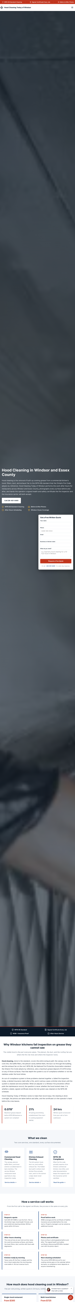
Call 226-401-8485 (11, 500)
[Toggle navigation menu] (72, 7)
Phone (42, 527)
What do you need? (45, 548)
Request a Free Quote (55, 561)
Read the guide (59, 1182)
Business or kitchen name (47, 541)
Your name (43, 520)
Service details (10, 1182)
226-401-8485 (50, 566)
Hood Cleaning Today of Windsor (17, 7)
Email (41, 534)
